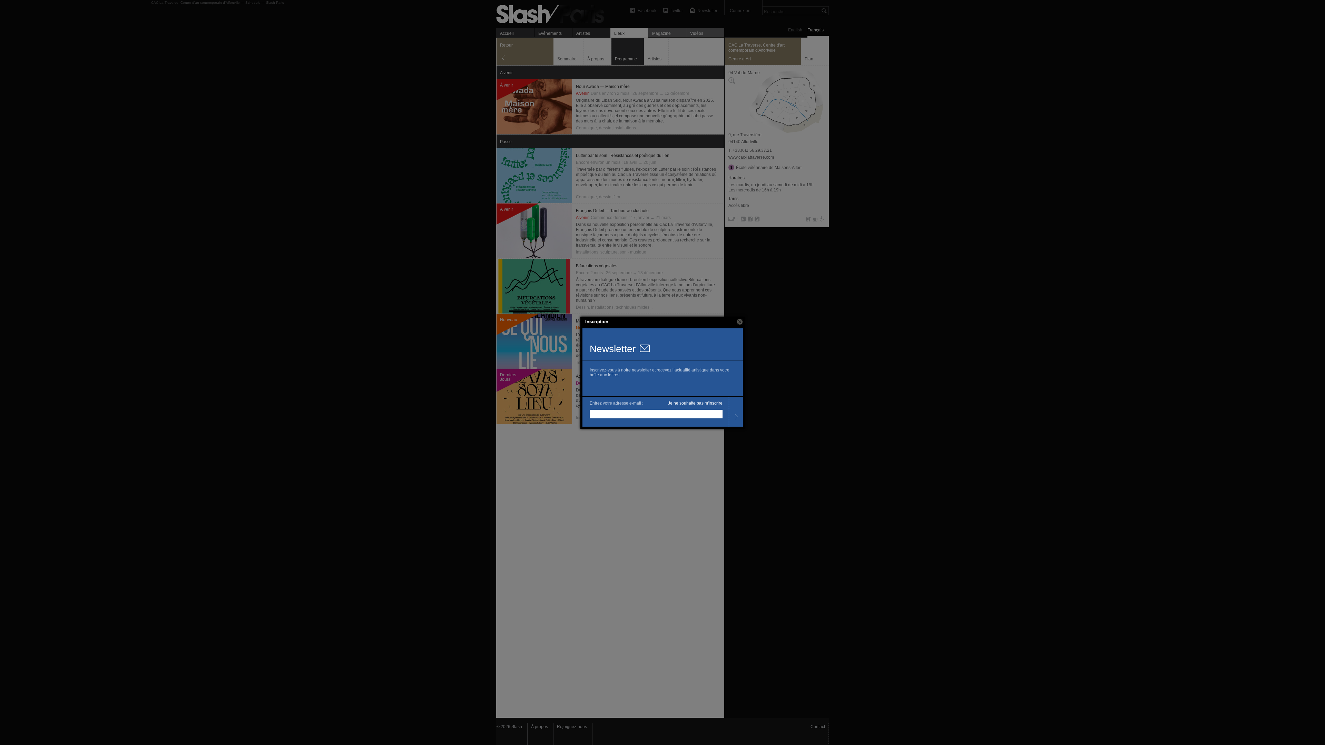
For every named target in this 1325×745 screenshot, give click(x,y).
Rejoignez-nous (572, 726)
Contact (818, 726)
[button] (740, 322)
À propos (539, 726)
